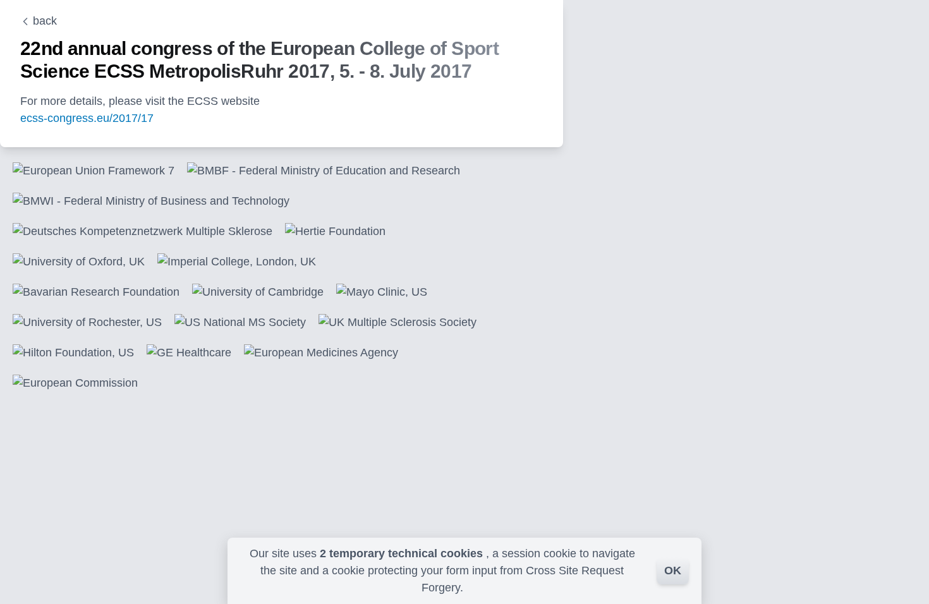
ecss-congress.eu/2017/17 (87, 118)
